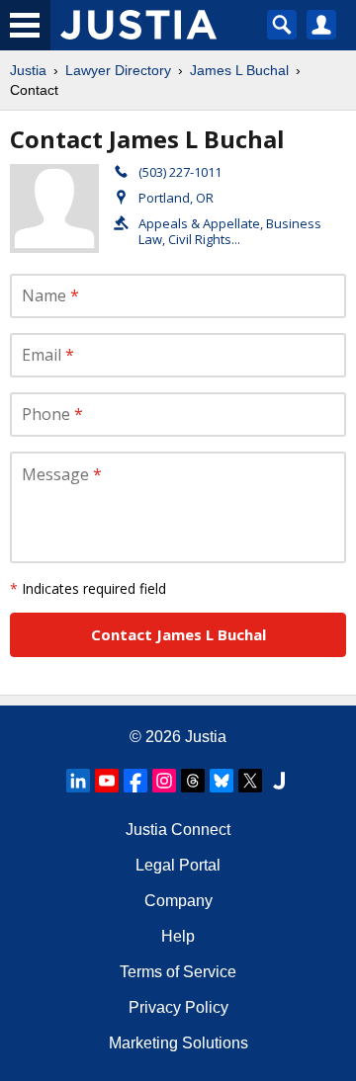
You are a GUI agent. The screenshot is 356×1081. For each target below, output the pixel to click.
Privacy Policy (178, 1007)
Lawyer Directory (118, 70)
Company (178, 900)
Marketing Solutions (178, 1043)
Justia (28, 70)
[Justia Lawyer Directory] (279, 780)
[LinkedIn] (78, 780)
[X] (250, 780)
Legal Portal (178, 865)
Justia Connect (178, 829)
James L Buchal (239, 70)
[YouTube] (107, 780)
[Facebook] (135, 780)
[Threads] (193, 780)
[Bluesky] (221, 780)
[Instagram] (164, 780)
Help (178, 936)
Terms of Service (178, 971)
